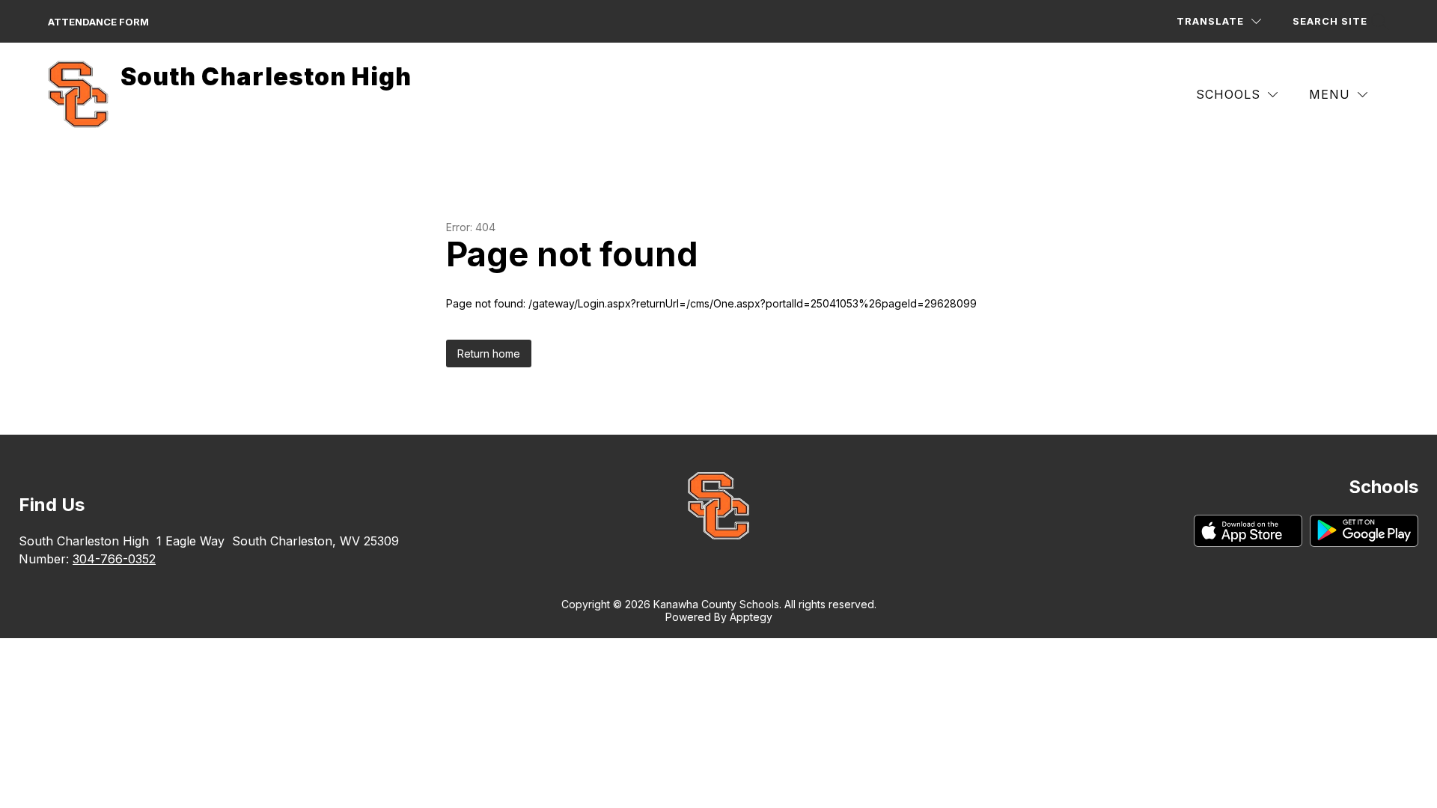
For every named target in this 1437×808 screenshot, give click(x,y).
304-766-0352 (114, 558)
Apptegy (751, 616)
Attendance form (98, 22)
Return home (488, 353)
